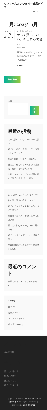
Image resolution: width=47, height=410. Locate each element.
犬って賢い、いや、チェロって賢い (30, 39)
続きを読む (21, 65)
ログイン (12, 306)
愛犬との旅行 (10, 376)
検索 (10, 101)
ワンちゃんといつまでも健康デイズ (23, 5)
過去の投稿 (12, 79)
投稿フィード (14, 312)
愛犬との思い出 (26, 31)
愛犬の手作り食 (11, 385)
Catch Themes (29, 405)
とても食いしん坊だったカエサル (23, 194)
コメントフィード (16, 318)
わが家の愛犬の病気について (21, 200)
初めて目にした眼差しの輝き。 (22, 158)
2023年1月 (9, 351)
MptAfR (22, 47)
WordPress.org (15, 324)
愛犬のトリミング (12, 380)
